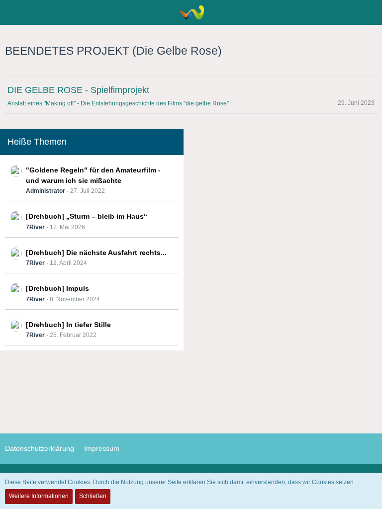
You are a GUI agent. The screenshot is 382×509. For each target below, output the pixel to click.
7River (35, 227)
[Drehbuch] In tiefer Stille (68, 325)
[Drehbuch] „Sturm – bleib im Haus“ (86, 216)
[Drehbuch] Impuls (57, 288)
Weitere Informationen (39, 496)
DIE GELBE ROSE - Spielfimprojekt (78, 90)
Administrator (45, 190)
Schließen (92, 496)
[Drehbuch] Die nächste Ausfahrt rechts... (96, 252)
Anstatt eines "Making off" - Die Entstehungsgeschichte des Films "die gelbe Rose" (118, 103)
